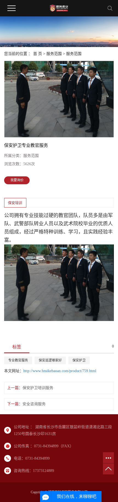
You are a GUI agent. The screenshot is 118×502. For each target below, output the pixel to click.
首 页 (37, 54)
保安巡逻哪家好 (50, 360)
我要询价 (17, 180)
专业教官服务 (18, 360)
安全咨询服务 (34, 404)
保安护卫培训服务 (38, 388)
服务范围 (54, 54)
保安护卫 (79, 360)
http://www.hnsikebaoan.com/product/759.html (59, 371)
